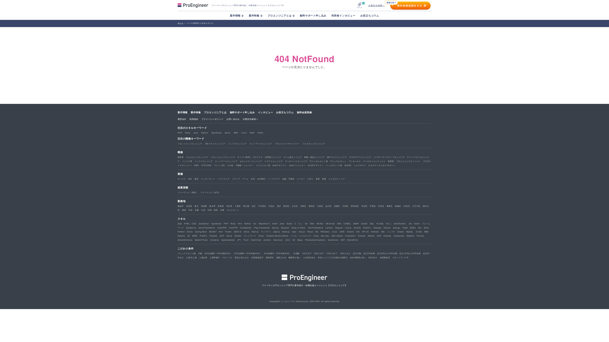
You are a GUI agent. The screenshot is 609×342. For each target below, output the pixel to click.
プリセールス (355, 161)
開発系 (181, 157)
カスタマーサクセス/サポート (381, 165)
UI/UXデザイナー (316, 165)
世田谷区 (355, 206)
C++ (300, 223)
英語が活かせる (242, 257)
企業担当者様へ (376, 5)
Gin (419, 227)
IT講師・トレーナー (245, 165)
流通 (318, 178)
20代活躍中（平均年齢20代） (218, 253)
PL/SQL (380, 223)
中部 (190, 210)
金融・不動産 (288, 178)
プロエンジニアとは (215, 112)
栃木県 (212, 206)
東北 (196, 206)
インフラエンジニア (237, 143)
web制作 (261, 178)
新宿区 (286, 206)
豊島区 (390, 206)
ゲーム (245, 178)
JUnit (287, 239)
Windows (325, 231)
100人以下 (307, 253)
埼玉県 (229, 206)
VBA (312, 223)
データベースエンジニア (296, 161)
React (310, 231)
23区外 (406, 206)
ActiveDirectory (185, 239)
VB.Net (319, 223)
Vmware (213, 235)
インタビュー (265, 112)
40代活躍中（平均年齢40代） (277, 253)
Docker (238, 235)
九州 (203, 210)
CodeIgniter (246, 227)
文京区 (295, 206)
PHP (180, 132)
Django (396, 227)
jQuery (276, 231)
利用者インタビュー (343, 15)
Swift (252, 132)
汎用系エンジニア (273, 157)
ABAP (356, 223)
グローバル (227, 257)
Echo (426, 227)
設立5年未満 (369, 253)
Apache (181, 235)
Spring (275, 227)
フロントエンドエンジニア (190, 143)
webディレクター (297, 165)
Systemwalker (228, 239)
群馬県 (221, 206)
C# (306, 223)
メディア (236, 178)
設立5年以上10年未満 (387, 253)
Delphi (364, 223)
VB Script (330, 223)
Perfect (181, 231)
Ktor (221, 231)
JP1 (239, 239)
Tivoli (246, 239)
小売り (310, 178)
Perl (240, 223)
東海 (184, 210)
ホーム (180, 23)
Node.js (286, 231)
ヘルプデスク (360, 165)
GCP (222, 235)
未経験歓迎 (385, 257)
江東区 (320, 206)
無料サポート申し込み (313, 15)
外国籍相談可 (257, 257)
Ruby (187, 132)
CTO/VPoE (206, 165)
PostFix (203, 235)
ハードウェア (274, 178)
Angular (339, 227)
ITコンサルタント (338, 161)
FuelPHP (233, 227)
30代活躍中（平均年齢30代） (248, 253)
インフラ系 (187, 161)
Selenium (278, 239)
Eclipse (361, 235)
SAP (343, 239)
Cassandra (399, 235)
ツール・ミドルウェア (301, 235)
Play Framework (262, 227)
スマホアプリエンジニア (360, 157)
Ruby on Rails (298, 227)
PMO (196, 165)
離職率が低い (295, 257)
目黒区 (337, 206)
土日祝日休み (309, 257)
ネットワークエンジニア (261, 143)
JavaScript (204, 223)
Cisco (261, 235)
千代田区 (262, 206)
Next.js (255, 231)
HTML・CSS (190, 223)
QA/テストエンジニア (215, 143)
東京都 (246, 206)
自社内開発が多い (358, 257)
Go (254, 223)
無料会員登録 (304, 112)
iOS (383, 231)
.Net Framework (315, 227)
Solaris (350, 231)
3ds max (325, 235)
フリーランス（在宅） (210, 192)
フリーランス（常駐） (188, 192)
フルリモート (233, 210)
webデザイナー (280, 165)
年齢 (200, 253)
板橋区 (398, 206)
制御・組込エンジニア (314, 157)
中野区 (373, 206)
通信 (196, 178)
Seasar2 (285, 227)
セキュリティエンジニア (251, 161)
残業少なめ (281, 257)
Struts (246, 231)
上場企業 (203, 257)
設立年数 (357, 253)
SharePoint (352, 239)
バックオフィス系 (334, 165)
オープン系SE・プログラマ (249, 157)
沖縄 (222, 210)
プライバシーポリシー (212, 118)
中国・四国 (213, 210)
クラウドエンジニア (274, 161)
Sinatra (357, 227)
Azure (227, 132)
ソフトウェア (223, 178)
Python (204, 132)
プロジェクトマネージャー (287, 143)
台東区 (303, 206)
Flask (405, 227)
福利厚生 (270, 257)
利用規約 (194, 118)
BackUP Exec (201, 239)
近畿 (197, 210)
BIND (194, 235)
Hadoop (387, 235)
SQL (372, 223)
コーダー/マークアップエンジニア (389, 157)
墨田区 (312, 206)
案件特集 (196, 112)
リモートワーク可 (400, 257)
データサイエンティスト (374, 161)
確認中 (181, 206)
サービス (182, 178)
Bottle (413, 227)
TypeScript (216, 132)
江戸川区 (416, 206)
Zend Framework (207, 227)
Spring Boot (201, 231)
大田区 (345, 206)
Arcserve (214, 239)
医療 (324, 178)
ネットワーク (250, 235)
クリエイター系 (263, 165)
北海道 (189, 206)
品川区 (328, 206)
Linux (244, 132)
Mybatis (410, 235)
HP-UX (365, 231)
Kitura (190, 231)
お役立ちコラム (369, 15)
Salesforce (333, 239)
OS (316, 231)
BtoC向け (373, 257)
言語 (180, 223)
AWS (236, 132)
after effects (337, 235)
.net (410, 223)
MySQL (409, 231)
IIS (188, 235)
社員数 (297, 253)
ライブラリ (266, 231)
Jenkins (267, 239)
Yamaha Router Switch (277, 235)
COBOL (347, 223)
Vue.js (348, 227)
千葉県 (238, 206)
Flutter (228, 231)
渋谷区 (364, 206)
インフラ (391, 231)
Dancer (387, 227)
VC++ (388, 223)
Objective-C (264, 223)
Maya (300, 239)
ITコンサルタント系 (319, 161)
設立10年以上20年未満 (410, 253)
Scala (289, 223)
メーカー (301, 178)
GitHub (371, 235)
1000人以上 (345, 253)
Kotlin (260, 132)
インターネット (208, 178)
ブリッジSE (219, 165)
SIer (190, 178)
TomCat (420, 235)
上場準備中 (215, 257)
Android (375, 231)
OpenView (256, 239)
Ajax (294, 231)
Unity (316, 235)
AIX (358, 231)
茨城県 (204, 206)
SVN (379, 235)
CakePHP (222, 227)
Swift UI (237, 231)
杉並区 (381, 206)
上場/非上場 (191, 257)
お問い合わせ (233, 118)
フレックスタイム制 (187, 253)
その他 (230, 165)
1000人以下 (331, 253)
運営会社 (182, 118)
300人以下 (319, 253)
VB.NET (213, 231)
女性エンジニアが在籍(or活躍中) (333, 257)
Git (293, 239)
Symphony (191, 227)
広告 (253, 178)
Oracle (400, 231)
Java (195, 132)
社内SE (347, 165)
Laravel (329, 227)
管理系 (391, 161)
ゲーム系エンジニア (293, 157)
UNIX (342, 231)
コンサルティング (336, 178)
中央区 (271, 206)
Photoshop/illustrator (315, 239)
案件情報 (183, 112)
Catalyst (377, 227)
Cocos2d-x (350, 235)
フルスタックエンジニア (314, 143)
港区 (279, 206)
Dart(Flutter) (400, 223)
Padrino (367, 227)
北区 (254, 206)
